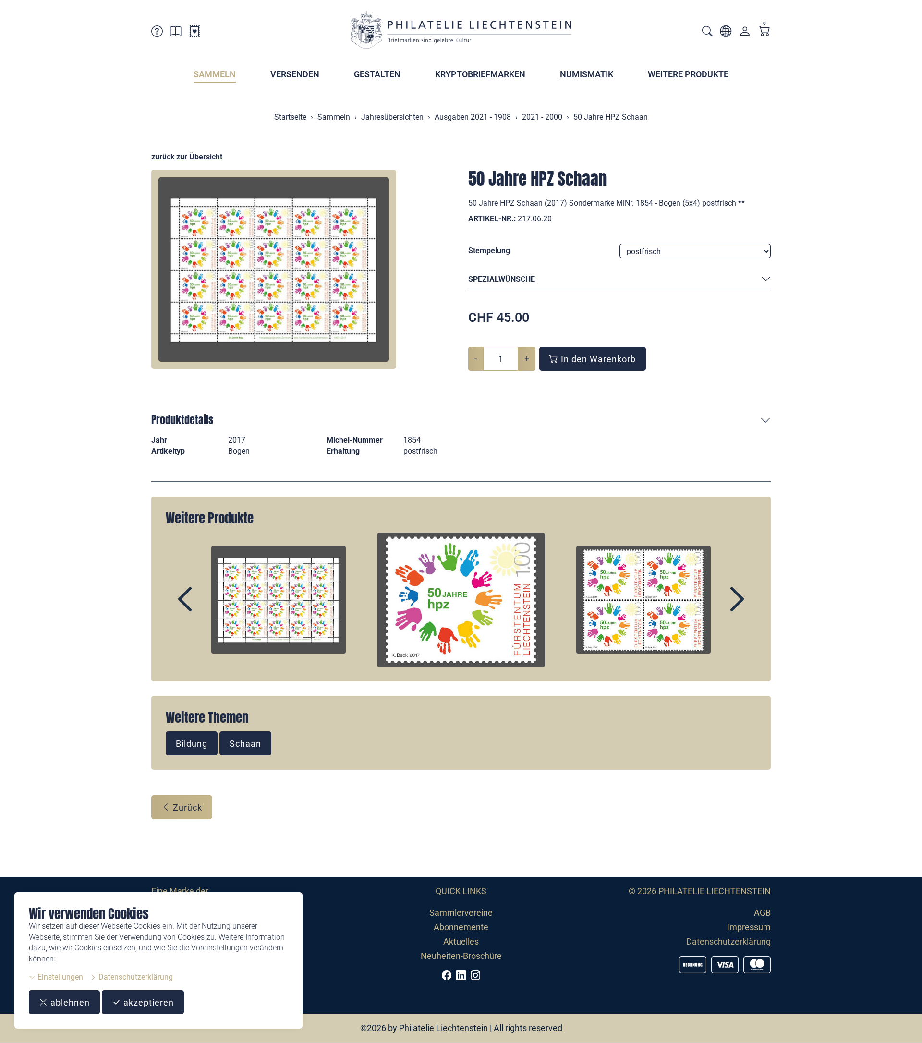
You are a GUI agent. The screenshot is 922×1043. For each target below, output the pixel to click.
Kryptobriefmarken (480, 74)
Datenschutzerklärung (135, 977)
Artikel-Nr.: (492, 218)
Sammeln (215, 74)
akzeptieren (147, 1002)
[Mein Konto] (745, 33)
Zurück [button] (186, 807)
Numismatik (586, 74)
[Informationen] (176, 32)
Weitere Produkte (688, 74)
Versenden (294, 74)
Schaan (245, 744)
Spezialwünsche (501, 279)
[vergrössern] (274, 269)
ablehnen (69, 1002)
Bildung (191, 744)
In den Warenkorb (597, 359)
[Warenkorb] (764, 31)
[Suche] (707, 32)
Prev (207, 607)
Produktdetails (182, 419)
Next (715, 607)
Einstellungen (59, 977)
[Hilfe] (157, 32)
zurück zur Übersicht (186, 156)
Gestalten (377, 74)
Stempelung (489, 250)
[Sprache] (725, 32)
